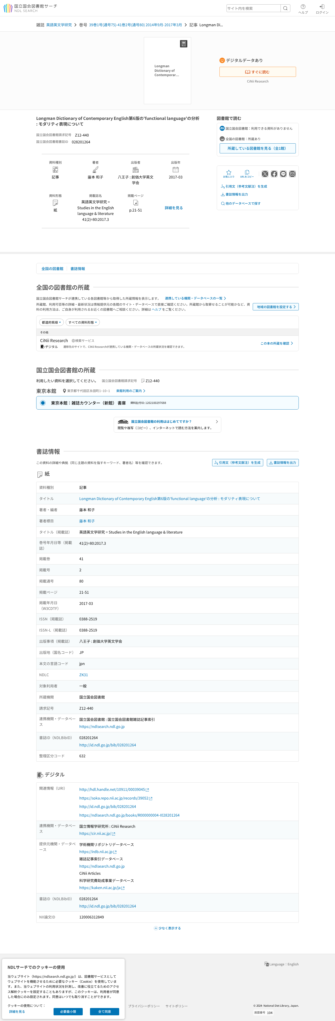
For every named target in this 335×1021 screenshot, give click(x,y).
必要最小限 (68, 1011)
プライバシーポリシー (144, 1006)
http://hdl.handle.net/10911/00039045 (112, 789)
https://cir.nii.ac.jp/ (95, 833)
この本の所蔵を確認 (274, 343)
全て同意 (104, 1011)
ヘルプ (303, 12)
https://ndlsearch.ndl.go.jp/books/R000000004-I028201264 (129, 815)
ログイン (322, 12)
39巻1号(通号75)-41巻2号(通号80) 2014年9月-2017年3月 (135, 24)
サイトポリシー (176, 1006)
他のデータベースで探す (243, 203)
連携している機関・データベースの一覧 (193, 298)
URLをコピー (247, 176)
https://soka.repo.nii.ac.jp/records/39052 (113, 798)
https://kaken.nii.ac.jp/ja (100, 887)
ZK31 (83, 674)
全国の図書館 (52, 268)
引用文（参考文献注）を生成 (246, 186)
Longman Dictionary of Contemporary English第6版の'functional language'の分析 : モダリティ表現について (169, 498)
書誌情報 (77, 268)
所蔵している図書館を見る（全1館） (258, 148)
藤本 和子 (87, 520)
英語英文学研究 (59, 24)
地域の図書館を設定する (274, 306)
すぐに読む (260, 72)
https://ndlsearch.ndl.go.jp (102, 726)
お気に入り (228, 176)
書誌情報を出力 (237, 194)
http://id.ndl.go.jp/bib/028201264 (107, 745)
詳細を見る (174, 207)
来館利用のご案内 (129, 390)
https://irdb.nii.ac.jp (96, 851)
